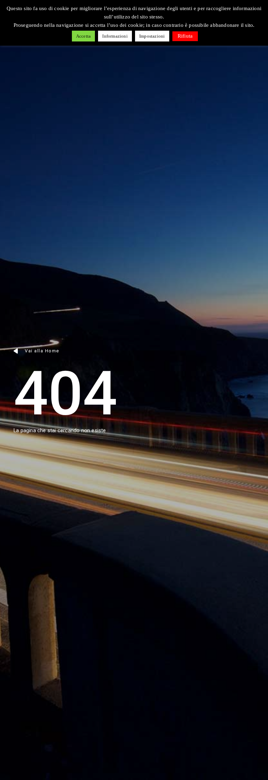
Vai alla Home (42, 350)
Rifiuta (185, 36)
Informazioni (114, 36)
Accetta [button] (83, 36)
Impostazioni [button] (152, 36)
